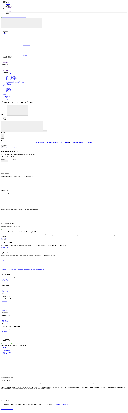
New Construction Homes (11, 79)
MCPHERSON (79, 142)
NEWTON (72, 142)
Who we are (8, 90)
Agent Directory (9, 75)
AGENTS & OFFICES (8, 352)
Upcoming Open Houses (11, 77)
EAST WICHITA (40, 142)
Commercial (5, 83)
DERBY (57, 142)
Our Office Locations (10, 91)
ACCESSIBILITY (7, 350)
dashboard (8, 4)
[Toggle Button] (21, 23)
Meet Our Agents (9, 88)
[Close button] (17, 110)
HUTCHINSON (88, 142)
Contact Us (8, 89)
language (8, 99)
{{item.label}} (9, 7)
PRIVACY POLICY (7, 349)
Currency (8, 97)
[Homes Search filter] (32, 126)
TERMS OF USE (7, 347)
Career (4, 94)
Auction (5, 85)
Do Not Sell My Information (7, 409)
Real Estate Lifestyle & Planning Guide (14, 81)
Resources (8, 93)
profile (4, 33)
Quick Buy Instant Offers (11, 78)
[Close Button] (11, 126)
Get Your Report (4, 160)
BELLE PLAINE (65, 142)
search (2, 135)
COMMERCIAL (7, 96)
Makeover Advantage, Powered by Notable (15, 82)
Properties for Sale (10, 73)
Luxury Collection (7, 84)
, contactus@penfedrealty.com (62, 404)
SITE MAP (5, 353)
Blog (4, 95)
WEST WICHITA (50, 142)
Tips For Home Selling (10, 76)
